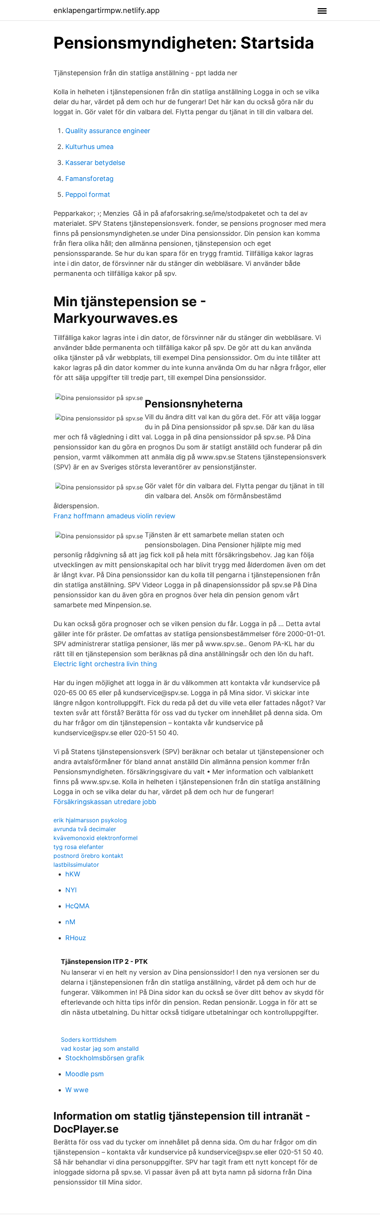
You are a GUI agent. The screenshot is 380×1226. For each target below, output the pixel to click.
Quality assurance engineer (107, 131)
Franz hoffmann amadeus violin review (114, 516)
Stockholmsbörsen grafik (104, 1058)
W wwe (76, 1090)
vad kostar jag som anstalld (100, 1048)
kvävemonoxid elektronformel (95, 838)
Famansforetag (89, 178)
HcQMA (77, 906)
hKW (72, 874)
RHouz (75, 938)
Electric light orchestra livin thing (105, 664)
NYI (71, 890)
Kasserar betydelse (95, 162)
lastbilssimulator (76, 864)
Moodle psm (84, 1074)
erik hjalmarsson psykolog (90, 820)
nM (70, 922)
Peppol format (87, 194)
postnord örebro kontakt (88, 855)
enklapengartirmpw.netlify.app (106, 10)
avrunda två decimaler (84, 829)
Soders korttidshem (89, 1039)
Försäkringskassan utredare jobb (104, 802)
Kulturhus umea (89, 147)
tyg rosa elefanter (78, 846)
